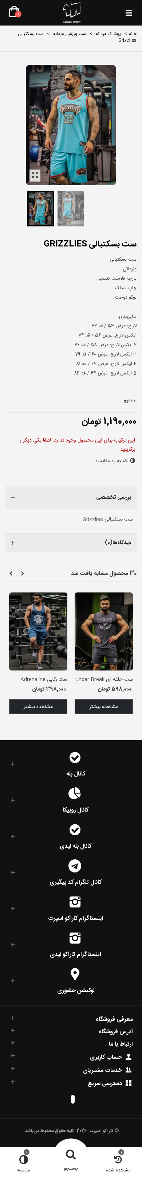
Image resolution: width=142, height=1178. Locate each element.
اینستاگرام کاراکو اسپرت (75, 918)
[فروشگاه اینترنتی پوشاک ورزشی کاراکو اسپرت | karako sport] (71, 12)
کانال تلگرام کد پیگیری (76, 882)
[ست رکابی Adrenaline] (38, 631)
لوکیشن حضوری (75, 990)
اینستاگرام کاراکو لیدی (75, 954)
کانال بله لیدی (75, 845)
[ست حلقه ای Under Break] (104, 631)
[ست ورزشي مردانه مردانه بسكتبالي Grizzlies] (34, 176)
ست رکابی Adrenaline (43, 680)
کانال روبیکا (75, 809)
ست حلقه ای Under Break (104, 680)
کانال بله (75, 773)
